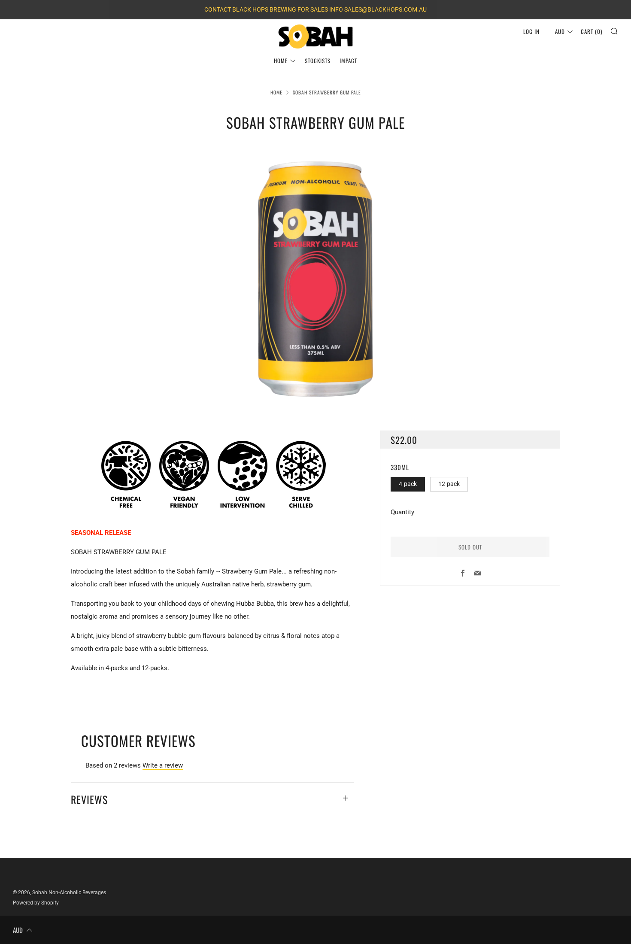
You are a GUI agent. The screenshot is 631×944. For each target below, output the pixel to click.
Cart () (591, 31)
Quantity (402, 512)
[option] (315, 280)
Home (276, 92)
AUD (560, 31)
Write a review (163, 765)
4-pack (408, 483)
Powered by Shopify (36, 903)
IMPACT (348, 60)
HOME (281, 60)
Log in (531, 31)
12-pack (449, 483)
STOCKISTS (318, 60)
